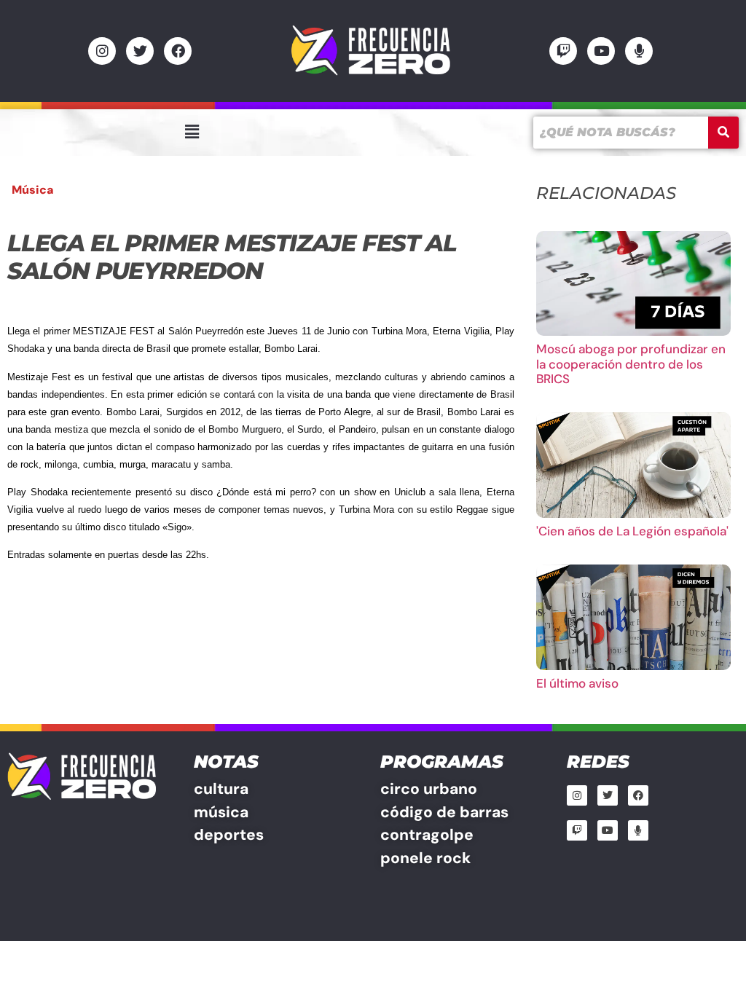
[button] (191, 132)
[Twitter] (140, 51)
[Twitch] (563, 51)
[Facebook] (178, 51)
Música (33, 189)
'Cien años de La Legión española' (632, 531)
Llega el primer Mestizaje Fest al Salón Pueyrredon (231, 257)
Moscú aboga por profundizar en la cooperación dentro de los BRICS (631, 364)
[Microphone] (639, 51)
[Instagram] (102, 51)
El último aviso (577, 683)
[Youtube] (601, 51)
